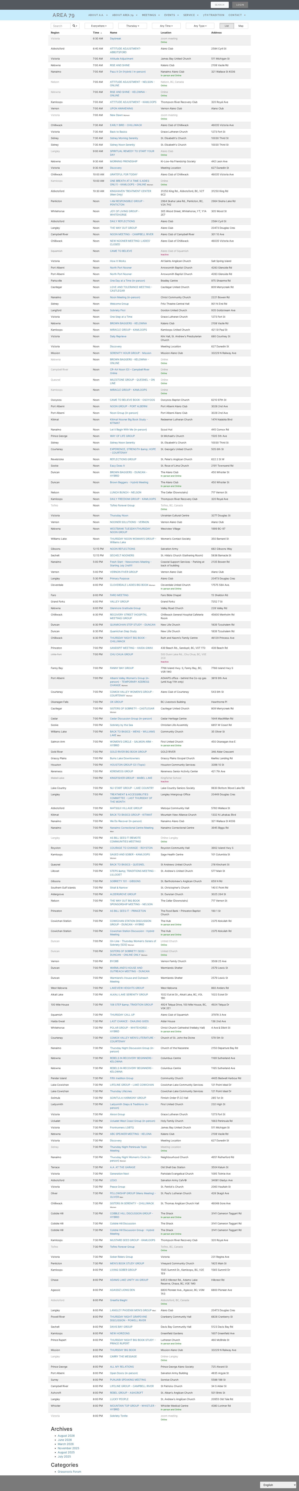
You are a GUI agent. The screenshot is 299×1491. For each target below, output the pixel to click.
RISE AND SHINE (120, 65)
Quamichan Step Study (123, 631)
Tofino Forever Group (122, 505)
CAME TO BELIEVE (121, 250)
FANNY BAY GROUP (122, 668)
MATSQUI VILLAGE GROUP (126, 808)
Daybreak (115, 38)
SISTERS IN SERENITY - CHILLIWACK (132, 1203)
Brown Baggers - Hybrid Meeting (129, 482)
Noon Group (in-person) (124, 412)
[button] (99, 26)
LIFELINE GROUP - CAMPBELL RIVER (132, 1386)
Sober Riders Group (121, 1256)
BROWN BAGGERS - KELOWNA (128, 323)
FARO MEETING (119, 595)
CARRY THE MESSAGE (123, 1356)
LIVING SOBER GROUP (123, 1269)
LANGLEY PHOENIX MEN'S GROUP (131, 1310)
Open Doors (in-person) (124, 1373)
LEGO (113, 1180)
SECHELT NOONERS (122, 555)
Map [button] (240, 25)
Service (189, 15)
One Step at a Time (121, 316)
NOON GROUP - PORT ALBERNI (128, 406)
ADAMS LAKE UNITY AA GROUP (129, 1279)
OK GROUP (116, 701)
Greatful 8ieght (118, 1300)
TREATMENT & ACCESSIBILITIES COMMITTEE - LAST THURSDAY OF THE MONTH (131, 798)
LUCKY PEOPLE (119, 1399)
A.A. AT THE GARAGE (122, 1167)
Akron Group (117, 1114)
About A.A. (96, 15)
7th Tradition (213, 15)
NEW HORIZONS (120, 1333)
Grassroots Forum (69, 1471)
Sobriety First (117, 310)
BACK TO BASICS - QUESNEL (127, 864)
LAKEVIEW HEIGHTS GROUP (127, 987)
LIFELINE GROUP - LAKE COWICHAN (132, 1084)
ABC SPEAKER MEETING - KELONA (131, 1133)
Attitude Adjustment (121, 58)
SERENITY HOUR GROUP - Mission (130, 352)
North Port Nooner (121, 267)
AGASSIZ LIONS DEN (122, 1289)
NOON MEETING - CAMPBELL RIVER (131, 234)
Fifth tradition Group (121, 1078)
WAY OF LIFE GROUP (122, 435)
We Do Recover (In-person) (126, 821)
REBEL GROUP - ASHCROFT (126, 1392)
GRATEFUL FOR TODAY (124, 174)
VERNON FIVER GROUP (124, 571)
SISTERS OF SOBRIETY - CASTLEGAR (132, 708)
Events (169, 15)
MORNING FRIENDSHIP (123, 161)
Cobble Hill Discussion (123, 1223)
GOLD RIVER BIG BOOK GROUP (128, 751)
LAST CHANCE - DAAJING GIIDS (129, 1021)
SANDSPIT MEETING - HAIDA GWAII (131, 647)
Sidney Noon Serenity (122, 144)
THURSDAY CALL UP (122, 1014)
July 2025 (64, 1456)
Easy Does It (117, 465)
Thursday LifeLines (121, 1091)
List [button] (227, 25)
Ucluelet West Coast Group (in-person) (132, 1120)
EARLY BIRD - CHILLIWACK (126, 125)
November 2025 (68, 1448)
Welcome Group (119, 303)
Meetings (149, 15)
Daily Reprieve (118, 336)
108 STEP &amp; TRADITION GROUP (131, 1004)
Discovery (116, 167)
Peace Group (117, 1186)
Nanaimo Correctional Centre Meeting (131, 827)
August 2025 (66, 1452)
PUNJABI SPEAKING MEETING (128, 1379)
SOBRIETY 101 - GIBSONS (125, 881)
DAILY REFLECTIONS (122, 221)
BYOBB (114, 961)
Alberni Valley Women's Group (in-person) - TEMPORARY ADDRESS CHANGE (130, 682)
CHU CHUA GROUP (121, 654)
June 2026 (65, 1440)
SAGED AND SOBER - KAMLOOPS (130, 854)
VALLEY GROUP (119, 601)
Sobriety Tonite (119, 1415)
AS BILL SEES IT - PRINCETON (128, 910)
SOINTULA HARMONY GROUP (128, 1097)
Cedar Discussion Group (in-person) (131, 718)
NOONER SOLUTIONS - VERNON (129, 522)
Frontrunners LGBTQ (122, 1127)
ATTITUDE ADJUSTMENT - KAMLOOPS (133, 101)
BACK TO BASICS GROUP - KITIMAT (131, 814)
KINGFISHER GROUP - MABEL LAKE (131, 777)
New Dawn (116, 115)
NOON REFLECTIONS (122, 548)
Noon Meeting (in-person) (125, 297)
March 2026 (66, 1444)
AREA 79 (64, 15)
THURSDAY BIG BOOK (123, 1349)
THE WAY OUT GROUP (123, 227)
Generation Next (119, 1173)
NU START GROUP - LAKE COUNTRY (132, 787)
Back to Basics (118, 131)
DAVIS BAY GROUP (121, 1326)
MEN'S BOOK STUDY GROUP (127, 1263)
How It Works (118, 260)
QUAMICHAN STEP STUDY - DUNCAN (132, 624)
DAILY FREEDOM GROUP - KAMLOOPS (133, 498)
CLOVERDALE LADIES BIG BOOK (129, 584)
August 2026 (66, 1435)
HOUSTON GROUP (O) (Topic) (127, 764)
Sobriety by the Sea (121, 724)
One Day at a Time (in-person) (127, 280)
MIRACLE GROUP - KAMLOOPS (128, 329)
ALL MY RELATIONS (122, 1366)
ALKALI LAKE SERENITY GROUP (129, 994)
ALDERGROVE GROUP (123, 894)
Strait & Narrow (119, 887)
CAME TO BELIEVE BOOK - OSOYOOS (132, 399)
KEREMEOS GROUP (121, 771)
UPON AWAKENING (121, 108)
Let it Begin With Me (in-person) (128, 429)
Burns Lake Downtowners (125, 758)
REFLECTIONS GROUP (123, 459)
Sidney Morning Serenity (124, 138)
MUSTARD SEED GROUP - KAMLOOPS (132, 1240)
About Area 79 (123, 15)
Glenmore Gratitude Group (125, 608)
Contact (235, 15)
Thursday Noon (119, 515)
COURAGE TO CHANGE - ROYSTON (131, 847)
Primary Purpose (119, 578)
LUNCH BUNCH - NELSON (125, 492)
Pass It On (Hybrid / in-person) (128, 71)
